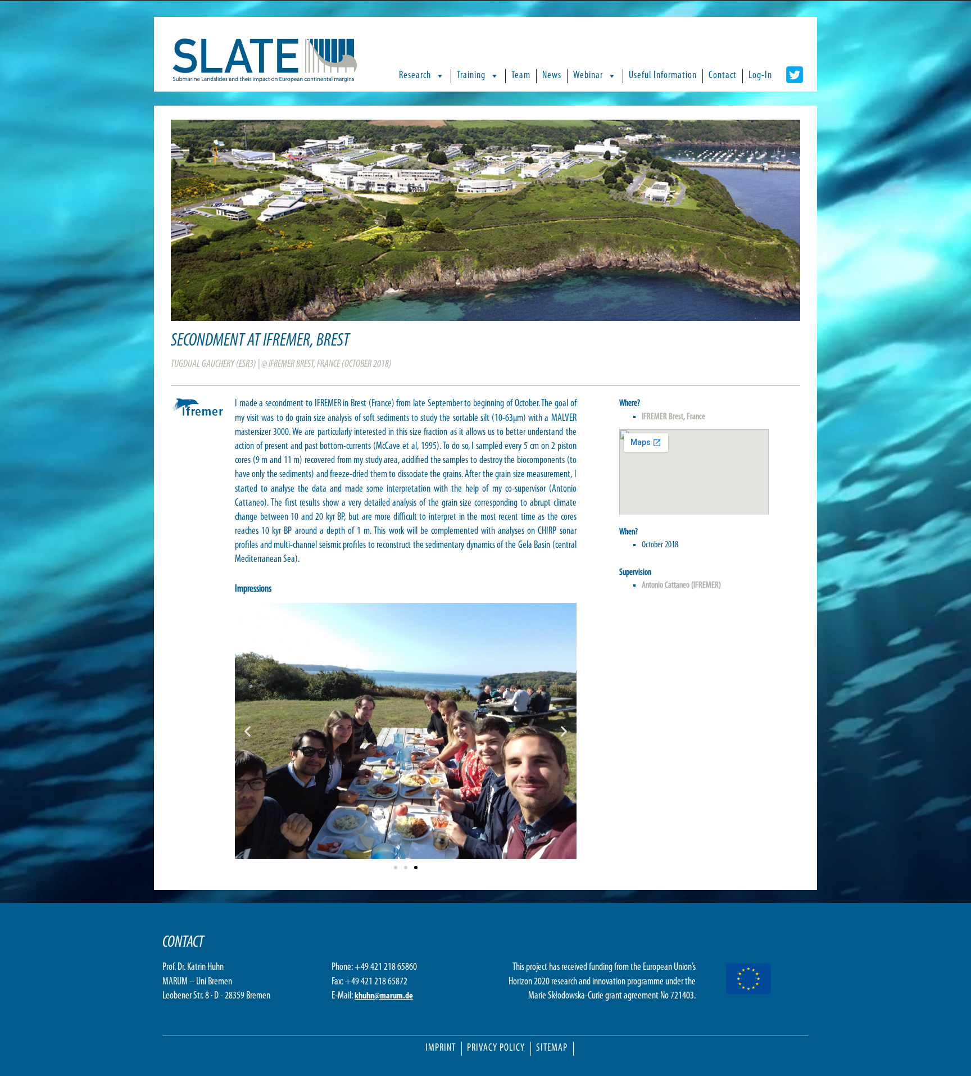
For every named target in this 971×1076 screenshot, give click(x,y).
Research (415, 76)
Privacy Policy (496, 1048)
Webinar (588, 76)
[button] (248, 731)
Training (471, 76)
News (551, 76)
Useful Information (663, 76)
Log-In (760, 76)
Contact (723, 76)
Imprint (440, 1048)
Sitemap (552, 1048)
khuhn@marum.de (384, 996)
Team (520, 76)
